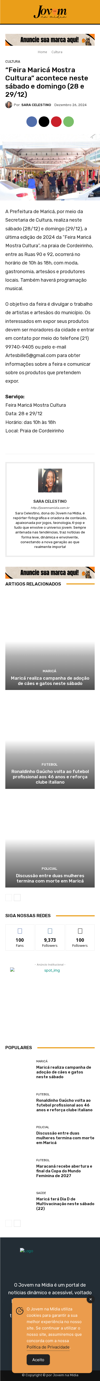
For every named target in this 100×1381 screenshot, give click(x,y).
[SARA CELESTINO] (9, 104)
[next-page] (17, 897)
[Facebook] (31, 121)
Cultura (56, 52)
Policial (49, 868)
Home (42, 52)
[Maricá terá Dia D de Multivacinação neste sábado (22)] (18, 1201)
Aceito (38, 1359)
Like (20, 928)
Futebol (49, 764)
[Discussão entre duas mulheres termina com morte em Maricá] (50, 839)
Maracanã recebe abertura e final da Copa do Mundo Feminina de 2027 (64, 1171)
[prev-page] (8, 897)
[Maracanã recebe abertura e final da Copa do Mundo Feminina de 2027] (18, 1168)
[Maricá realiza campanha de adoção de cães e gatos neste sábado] (50, 641)
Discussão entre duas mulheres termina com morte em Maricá (50, 878)
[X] (44, 121)
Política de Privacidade (48, 1347)
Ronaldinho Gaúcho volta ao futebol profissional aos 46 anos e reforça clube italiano (50, 777)
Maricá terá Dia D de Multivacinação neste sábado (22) (65, 1204)
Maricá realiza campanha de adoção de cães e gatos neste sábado (50, 680)
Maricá (49, 671)
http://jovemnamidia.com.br (50, 507)
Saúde (41, 1193)
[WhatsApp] (68, 121)
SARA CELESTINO (36, 105)
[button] (88, 12)
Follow (50, 928)
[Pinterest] (56, 121)
